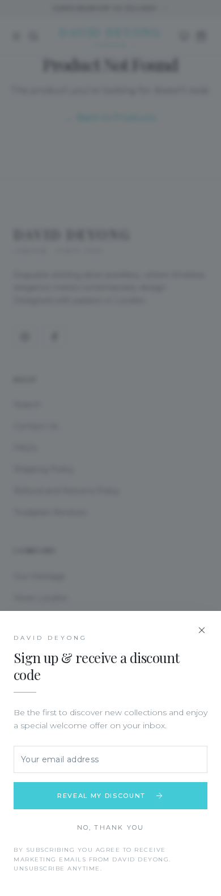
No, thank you (110, 827)
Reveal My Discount (101, 796)
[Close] (202, 630)
